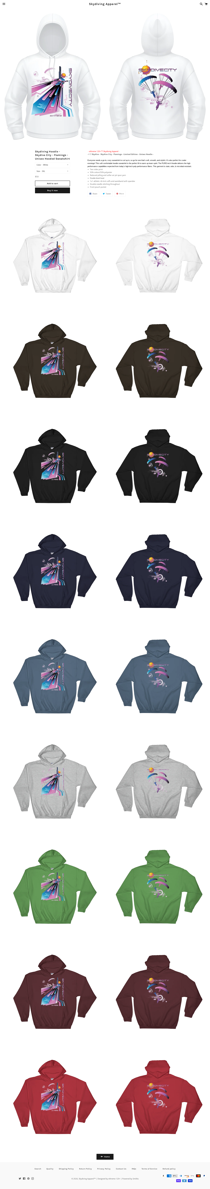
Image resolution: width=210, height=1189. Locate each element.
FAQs (134, 1169)
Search (38, 1169)
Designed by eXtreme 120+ (109, 1178)
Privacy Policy (104, 1169)
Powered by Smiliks (130, 1178)
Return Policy (85, 1169)
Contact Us (121, 1169)
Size (38, 171)
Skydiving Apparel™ (105, 4)
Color (39, 165)
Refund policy (169, 1169)
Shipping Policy (66, 1169)
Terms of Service (149, 1169)
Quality (49, 1169)
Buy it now (52, 190)
